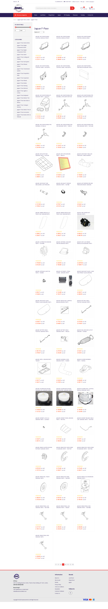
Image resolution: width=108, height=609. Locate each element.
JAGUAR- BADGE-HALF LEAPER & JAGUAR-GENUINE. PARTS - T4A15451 (64, 301)
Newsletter (57, 589)
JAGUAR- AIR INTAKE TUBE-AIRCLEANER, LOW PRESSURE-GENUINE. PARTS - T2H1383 (43, 184)
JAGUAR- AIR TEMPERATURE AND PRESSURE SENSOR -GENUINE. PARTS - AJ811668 (85, 184)
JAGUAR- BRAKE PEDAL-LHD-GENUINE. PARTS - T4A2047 (63, 506)
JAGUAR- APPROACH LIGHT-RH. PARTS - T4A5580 (43, 272)
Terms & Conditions (59, 586)
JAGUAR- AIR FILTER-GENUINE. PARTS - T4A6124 (63, 154)
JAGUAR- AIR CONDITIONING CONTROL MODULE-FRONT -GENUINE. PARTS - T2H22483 (42, 37)
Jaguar (70, 582)
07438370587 (68, 1)
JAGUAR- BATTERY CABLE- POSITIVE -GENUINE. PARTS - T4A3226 (42, 330)
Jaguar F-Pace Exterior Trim (23, 98)
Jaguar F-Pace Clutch (21, 54)
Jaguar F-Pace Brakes (22, 83)
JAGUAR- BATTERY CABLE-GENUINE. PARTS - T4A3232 (62, 330)
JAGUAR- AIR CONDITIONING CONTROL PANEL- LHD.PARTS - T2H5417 (43, 66)
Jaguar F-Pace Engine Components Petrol (22, 51)
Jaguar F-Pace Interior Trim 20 (24, 109)
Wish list (85, 9)
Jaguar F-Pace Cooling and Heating (23, 58)
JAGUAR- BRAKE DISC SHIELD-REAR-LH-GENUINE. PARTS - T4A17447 (64, 448)
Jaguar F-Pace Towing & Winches (22, 106)
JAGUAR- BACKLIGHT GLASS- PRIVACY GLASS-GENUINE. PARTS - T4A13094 (44, 301)
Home (35, 15)
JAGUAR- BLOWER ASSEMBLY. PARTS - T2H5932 (84, 360)
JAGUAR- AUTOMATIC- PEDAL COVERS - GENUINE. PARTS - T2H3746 (63, 272)
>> (72, 564)
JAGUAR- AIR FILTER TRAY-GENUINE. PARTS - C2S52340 (42, 154)
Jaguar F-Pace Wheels (22, 80)
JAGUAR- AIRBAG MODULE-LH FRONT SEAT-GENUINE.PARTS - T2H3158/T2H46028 (43, 213)
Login (83, 1)
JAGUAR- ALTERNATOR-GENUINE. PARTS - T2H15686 (43, 242)
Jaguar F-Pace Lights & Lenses (22, 91)
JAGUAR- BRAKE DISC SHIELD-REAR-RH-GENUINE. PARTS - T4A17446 (85, 448)
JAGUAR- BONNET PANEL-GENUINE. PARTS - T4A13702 (64, 418)
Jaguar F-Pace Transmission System (23, 69)
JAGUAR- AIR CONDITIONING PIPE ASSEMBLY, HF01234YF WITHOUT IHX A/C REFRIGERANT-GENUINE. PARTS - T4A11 (85, 96)
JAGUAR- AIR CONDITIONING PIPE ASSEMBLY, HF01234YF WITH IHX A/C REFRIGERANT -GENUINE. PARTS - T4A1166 (64, 96)
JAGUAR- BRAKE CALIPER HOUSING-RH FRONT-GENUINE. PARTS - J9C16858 (44, 448)
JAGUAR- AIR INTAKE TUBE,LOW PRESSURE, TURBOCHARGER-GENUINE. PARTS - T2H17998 (84, 154)
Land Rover (71, 578)
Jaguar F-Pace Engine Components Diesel (22, 46)
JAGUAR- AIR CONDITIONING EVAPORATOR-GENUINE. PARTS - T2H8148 (85, 66)
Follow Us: (15, 1)
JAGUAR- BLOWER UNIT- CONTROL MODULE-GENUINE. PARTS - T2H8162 (85, 389)
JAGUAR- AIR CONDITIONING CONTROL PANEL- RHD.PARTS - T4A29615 (63, 66)
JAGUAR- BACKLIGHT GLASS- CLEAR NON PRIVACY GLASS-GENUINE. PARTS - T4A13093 (85, 272)
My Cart (93, 9)
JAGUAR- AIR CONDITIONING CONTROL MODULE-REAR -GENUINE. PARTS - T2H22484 (84, 37)
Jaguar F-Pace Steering (22, 85)
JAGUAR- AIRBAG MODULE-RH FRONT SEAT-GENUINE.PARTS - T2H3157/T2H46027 (63, 213)
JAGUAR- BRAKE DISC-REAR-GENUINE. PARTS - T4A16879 (63, 477)
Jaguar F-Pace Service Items (23, 43)
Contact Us (57, 593)
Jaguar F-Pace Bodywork (22, 95)
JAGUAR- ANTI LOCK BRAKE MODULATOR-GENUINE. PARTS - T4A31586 (84, 242)
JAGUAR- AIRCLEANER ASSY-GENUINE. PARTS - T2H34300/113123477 (83, 213)
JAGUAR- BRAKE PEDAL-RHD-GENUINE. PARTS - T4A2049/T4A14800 (42, 536)
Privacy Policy (58, 584)
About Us (57, 578)
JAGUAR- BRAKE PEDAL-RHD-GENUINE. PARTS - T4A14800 (84, 506)
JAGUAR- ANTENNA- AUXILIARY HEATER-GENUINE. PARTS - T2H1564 (63, 242)
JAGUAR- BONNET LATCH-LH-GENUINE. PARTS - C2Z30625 (42, 418)
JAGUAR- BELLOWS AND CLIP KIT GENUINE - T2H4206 (85, 330)
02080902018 (59, 1)
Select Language (90, 1)
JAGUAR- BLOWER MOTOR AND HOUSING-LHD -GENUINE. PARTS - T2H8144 (44, 389)
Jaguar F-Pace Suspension (23, 78)
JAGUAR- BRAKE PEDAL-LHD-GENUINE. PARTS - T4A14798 (42, 506)
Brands (56, 582)
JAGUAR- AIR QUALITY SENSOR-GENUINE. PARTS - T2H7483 (63, 184)
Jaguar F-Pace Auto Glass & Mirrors (23, 101)
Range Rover (72, 580)
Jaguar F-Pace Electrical (22, 88)
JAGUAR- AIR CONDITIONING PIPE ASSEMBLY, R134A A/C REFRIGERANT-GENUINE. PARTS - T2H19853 (43, 125)
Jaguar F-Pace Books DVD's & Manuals (24, 115)
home (14, 19)
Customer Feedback (59, 591)
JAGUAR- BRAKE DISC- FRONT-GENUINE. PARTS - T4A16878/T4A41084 (43, 477)
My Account (76, 1)
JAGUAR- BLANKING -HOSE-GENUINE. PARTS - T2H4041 (62, 360)
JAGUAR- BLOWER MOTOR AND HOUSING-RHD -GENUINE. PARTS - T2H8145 (64, 389)
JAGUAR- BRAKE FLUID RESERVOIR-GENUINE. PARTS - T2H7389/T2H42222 (85, 477)
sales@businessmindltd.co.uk (19, 591)
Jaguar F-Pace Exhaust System (22, 65)
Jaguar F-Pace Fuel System (23, 61)
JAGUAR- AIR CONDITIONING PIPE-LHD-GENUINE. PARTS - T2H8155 (64, 125)
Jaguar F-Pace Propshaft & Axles (23, 74)
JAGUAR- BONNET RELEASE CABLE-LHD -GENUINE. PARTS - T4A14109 (85, 418)
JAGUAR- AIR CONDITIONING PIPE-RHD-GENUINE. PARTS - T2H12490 (85, 125)
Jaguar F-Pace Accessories (23, 112)
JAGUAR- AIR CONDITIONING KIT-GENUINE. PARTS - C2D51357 (43, 96)
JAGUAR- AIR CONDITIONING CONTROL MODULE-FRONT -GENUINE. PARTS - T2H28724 (63, 37)
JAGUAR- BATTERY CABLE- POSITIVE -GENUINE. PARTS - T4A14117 (84, 301)
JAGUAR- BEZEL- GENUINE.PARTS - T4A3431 (44, 360)
